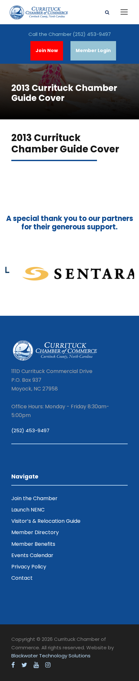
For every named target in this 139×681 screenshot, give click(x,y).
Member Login (93, 50)
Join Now (47, 50)
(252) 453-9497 (92, 34)
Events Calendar (32, 555)
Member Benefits (33, 544)
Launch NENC (28, 509)
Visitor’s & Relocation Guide (45, 521)
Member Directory (35, 532)
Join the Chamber (34, 498)
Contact (22, 578)
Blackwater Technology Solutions (51, 655)
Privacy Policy (28, 566)
